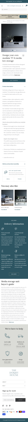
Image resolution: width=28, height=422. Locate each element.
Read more (17, 75)
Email (8, 179)
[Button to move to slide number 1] (12, 50)
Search (6, 9)
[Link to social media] (3, 406)
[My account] (22, 6)
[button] (23, 55)
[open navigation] (2, 6)
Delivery (14, 274)
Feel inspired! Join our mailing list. (14, 1)
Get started (14, 80)
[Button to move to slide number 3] (15, 50)
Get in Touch (23, 16)
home (4, 21)
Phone (20, 179)
